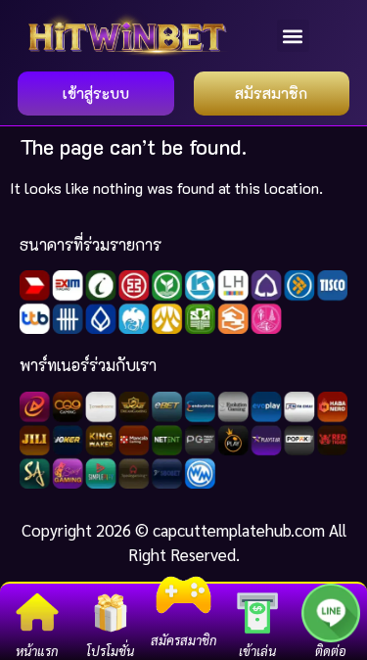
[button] (293, 36)
